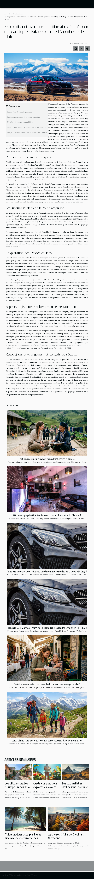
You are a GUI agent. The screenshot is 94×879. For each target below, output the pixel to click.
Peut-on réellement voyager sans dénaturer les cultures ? (47, 459)
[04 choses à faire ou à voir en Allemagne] (68, 819)
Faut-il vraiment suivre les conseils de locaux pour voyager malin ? (47, 684)
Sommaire (15, 106)
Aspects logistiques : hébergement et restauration (26, 127)
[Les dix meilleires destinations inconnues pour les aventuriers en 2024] (75, 772)
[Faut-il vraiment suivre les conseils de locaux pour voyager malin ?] (47, 658)
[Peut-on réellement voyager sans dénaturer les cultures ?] (47, 433)
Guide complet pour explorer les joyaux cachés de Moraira (45, 787)
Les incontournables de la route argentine (23, 117)
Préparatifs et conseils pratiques (20, 112)
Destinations (18, 14)
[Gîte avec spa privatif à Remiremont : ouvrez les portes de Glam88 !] (47, 489)
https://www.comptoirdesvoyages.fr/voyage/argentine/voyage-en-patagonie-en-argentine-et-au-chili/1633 (43, 347)
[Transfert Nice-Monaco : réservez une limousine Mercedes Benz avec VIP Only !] (47, 546)
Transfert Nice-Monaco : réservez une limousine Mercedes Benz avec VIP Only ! (47, 571)
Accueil (7, 14)
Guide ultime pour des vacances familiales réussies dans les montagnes (47, 740)
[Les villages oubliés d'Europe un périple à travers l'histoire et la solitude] (18, 772)
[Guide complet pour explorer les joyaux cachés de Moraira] (46, 772)
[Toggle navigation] (6, 4)
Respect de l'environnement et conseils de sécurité (27, 132)
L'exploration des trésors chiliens (20, 122)
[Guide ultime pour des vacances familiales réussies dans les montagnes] (47, 715)
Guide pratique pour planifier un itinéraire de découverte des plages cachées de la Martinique (24, 838)
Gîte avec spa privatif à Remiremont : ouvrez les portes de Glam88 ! (47, 515)
